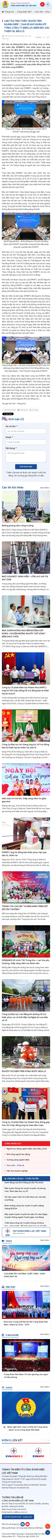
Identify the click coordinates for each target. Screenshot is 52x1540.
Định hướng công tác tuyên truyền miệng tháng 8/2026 (24, 1202)
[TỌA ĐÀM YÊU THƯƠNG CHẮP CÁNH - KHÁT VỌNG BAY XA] (26, 1258)
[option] (13, 1452)
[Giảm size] (43, 37)
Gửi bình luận (26, 466)
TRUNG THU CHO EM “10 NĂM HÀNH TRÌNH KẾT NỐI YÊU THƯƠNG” (25, 908)
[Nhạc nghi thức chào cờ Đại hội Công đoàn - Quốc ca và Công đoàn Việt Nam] (26, 1407)
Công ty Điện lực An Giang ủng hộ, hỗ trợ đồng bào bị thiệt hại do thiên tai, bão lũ (25, 746)
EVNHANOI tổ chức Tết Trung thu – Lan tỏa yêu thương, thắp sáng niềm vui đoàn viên (25, 962)
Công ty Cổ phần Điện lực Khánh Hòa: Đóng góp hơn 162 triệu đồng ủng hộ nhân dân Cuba (26, 1124)
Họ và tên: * (11, 426)
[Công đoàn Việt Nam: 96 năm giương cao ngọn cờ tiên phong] (26, 1355)
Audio (9, 1387)
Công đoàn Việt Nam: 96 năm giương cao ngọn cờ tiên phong (26, 1375)
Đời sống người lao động (18, 1154)
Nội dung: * (11, 448)
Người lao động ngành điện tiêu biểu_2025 (27, 1149)
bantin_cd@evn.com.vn (17, 1512)
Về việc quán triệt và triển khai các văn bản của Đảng (25, 1193)
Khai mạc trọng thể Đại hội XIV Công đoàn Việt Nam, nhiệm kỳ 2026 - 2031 (26, 1323)
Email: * (9, 437)
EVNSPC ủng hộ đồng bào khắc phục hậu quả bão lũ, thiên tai (24, 854)
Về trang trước (10, 410)
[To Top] (47, 1532)
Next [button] (48, 1440)
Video (9, 1241)
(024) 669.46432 (19, 1509)
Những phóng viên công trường (17, 525)
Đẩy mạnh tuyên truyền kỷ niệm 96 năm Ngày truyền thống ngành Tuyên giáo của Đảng (26, 1211)
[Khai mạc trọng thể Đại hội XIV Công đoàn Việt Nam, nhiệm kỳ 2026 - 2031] (26, 1305)
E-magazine (12, 1335)
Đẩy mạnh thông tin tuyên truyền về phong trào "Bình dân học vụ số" (25, 1185)
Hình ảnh (10, 1287)
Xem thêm (44, 488)
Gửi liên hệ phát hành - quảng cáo (18, 1517)
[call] (47, 1526)
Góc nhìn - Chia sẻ (43, 12)
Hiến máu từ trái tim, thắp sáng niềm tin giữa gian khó (24, 800)
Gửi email (24, 410)
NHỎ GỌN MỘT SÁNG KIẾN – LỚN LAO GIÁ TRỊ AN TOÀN (25, 578)
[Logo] (5, 4)
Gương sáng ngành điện (18, 1160)
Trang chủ (9, 12)
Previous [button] (43, 1440)
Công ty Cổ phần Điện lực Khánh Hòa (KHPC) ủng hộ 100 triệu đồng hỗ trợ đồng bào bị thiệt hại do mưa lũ (25, 690)
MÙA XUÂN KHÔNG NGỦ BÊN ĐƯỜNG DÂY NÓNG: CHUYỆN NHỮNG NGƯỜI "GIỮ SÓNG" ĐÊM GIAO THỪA (24, 633)
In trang (35, 410)
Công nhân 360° (24, 12)
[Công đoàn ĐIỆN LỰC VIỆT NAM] (22, 1524)
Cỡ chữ (38, 37)
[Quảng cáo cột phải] (26, 1232)
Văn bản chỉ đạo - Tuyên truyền (22, 1178)
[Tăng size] (47, 37)
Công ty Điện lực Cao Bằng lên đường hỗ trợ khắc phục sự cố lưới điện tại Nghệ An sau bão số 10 (25, 1017)
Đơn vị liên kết (12, 1440)
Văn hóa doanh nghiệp (17, 1171)
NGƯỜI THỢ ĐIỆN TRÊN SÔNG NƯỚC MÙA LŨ (24, 1071)
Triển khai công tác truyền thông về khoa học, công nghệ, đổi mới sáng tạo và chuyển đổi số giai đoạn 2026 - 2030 (26, 1221)
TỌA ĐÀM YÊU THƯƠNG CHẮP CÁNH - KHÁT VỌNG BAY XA (24, 1275)
